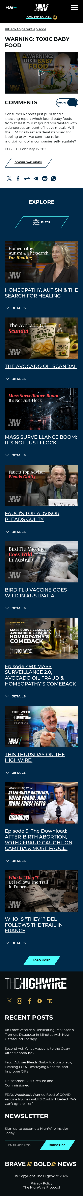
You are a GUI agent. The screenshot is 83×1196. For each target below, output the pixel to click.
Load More (41, 960)
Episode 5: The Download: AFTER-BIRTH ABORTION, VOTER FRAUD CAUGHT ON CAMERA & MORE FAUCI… (38, 840)
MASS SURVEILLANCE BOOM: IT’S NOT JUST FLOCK (41, 440)
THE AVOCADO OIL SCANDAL (41, 366)
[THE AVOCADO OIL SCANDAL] (41, 338)
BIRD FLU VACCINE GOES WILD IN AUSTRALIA (36, 593)
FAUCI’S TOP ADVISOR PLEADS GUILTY (32, 516)
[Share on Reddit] (44, 178)
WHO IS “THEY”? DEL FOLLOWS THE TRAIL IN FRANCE (34, 925)
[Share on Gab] (27, 178)
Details (18, 308)
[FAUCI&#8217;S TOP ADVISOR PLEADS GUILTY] (41, 485)
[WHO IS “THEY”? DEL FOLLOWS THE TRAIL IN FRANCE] (41, 891)
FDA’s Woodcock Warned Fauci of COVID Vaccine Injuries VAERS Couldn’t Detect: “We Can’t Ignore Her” (41, 1099)
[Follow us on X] (9, 1001)
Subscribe (57, 1145)
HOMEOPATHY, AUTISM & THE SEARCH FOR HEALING (41, 293)
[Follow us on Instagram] (19, 1001)
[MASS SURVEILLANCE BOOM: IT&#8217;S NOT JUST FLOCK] (41, 409)
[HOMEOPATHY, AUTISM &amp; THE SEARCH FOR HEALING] (41, 262)
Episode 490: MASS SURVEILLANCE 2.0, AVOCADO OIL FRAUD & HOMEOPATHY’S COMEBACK (40, 675)
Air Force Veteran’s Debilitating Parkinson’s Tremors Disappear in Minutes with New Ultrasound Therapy (39, 1034)
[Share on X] (9, 178)
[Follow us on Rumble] (39, 1001)
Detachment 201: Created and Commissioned (29, 1083)
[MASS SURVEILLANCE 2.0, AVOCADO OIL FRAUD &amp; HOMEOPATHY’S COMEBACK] (41, 638)
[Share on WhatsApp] (53, 178)
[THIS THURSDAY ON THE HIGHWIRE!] (41, 726)
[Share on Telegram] (35, 178)
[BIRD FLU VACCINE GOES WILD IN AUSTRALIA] (41, 562)
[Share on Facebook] (18, 178)
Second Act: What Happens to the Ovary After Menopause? (37, 1051)
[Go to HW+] (10, 7)
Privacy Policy (41, 1183)
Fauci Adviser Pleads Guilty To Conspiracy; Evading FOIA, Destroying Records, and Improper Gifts (38, 1067)
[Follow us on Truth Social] (49, 1001)
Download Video (28, 162)
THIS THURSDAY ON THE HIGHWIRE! (35, 757)
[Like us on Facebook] (29, 1001)
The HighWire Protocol (41, 1187)
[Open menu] (74, 7)
